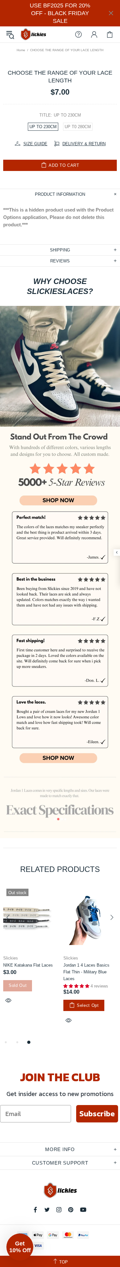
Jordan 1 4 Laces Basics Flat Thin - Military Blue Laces (86, 972)
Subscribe (97, 1113)
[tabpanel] (30, 952)
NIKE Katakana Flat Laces (28, 965)
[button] (19, 1247)
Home (21, 50)
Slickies (33, 34)
